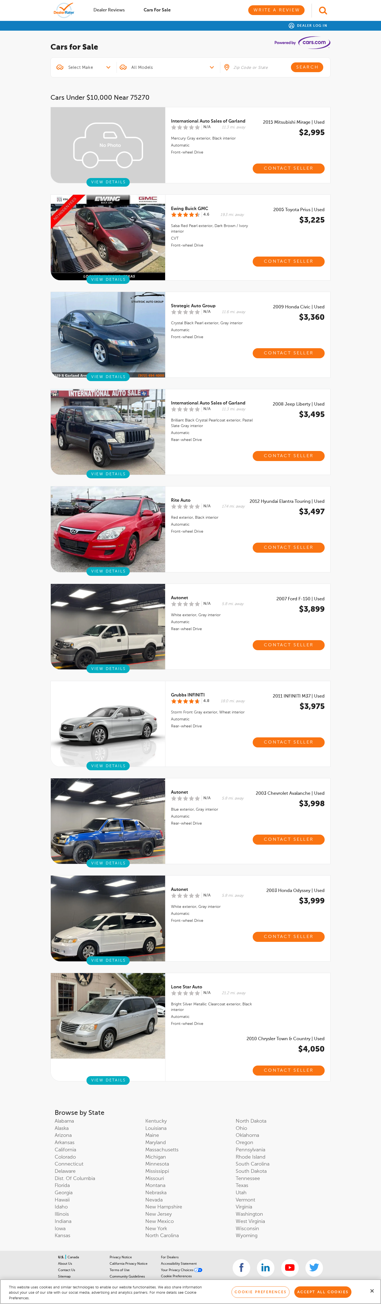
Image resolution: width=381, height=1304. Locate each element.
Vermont (245, 1200)
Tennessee (248, 1178)
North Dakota (251, 1121)
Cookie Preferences (176, 1276)
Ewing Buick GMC (189, 209)
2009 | (299, 307)
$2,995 (312, 133)
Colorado (65, 1157)
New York (156, 1228)
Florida (62, 1185)
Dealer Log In (311, 26)
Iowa (60, 1228)
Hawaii (62, 1200)
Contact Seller (289, 168)
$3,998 (312, 804)
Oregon (244, 1142)
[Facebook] (241, 1268)
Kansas (62, 1235)
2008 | (299, 404)
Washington (249, 1214)
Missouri (154, 1178)
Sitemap (64, 1276)
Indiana (63, 1221)
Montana (155, 1185)
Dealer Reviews (109, 10)
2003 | (290, 793)
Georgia (64, 1192)
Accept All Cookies (322, 1292)
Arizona (63, 1135)
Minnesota (157, 1164)
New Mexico (159, 1221)
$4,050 (311, 1049)
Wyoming (246, 1235)
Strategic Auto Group (193, 306)
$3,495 (312, 415)
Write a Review (277, 10)
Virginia (244, 1207)
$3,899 (312, 609)
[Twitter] (314, 1268)
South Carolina (252, 1164)
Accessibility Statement (179, 1264)
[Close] (372, 1291)
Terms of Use (120, 1270)
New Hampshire (163, 1207)
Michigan (155, 1157)
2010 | (286, 1039)
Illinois (62, 1214)
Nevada (154, 1200)
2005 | (299, 210)
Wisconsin (247, 1228)
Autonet (179, 598)
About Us (65, 1264)
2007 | (300, 599)
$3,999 (312, 901)
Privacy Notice (121, 1257)
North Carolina (162, 1235)
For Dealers (170, 1257)
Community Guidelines (127, 1276)
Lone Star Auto (186, 987)
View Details (108, 182)
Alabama (64, 1121)
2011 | (299, 696)
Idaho (61, 1207)
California (65, 1149)
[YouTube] (290, 1268)
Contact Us (66, 1270)
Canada (73, 1257)
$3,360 (312, 317)
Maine (152, 1135)
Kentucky (156, 1121)
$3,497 (312, 512)
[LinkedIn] (265, 1268)
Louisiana (156, 1128)
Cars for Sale (157, 10)
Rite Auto (181, 500)
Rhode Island (251, 1157)
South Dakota (251, 1171)
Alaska (62, 1128)
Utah (241, 1192)
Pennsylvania (250, 1149)
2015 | (294, 122)
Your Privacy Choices (177, 1270)
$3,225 (312, 220)
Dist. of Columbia (75, 1178)
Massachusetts (162, 1149)
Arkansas (64, 1142)
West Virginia (250, 1221)
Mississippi (157, 1171)
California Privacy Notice (129, 1264)
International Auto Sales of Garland (208, 121)
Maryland (155, 1142)
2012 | (287, 501)
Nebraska (156, 1192)
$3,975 (312, 707)
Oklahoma (247, 1135)
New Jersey (158, 1214)
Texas (242, 1185)
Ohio (241, 1128)
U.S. (61, 1257)
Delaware (65, 1171)
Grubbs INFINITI (188, 695)
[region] (190, 1291)
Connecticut (69, 1164)
